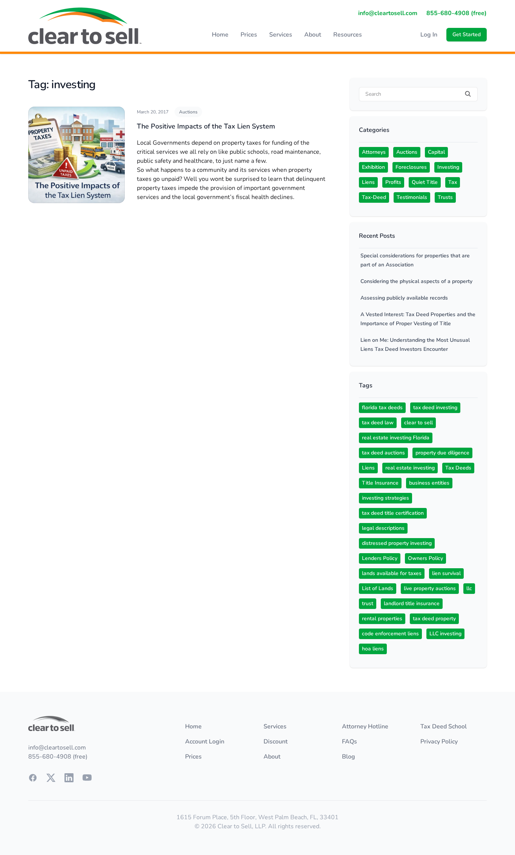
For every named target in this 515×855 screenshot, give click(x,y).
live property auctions (430, 588)
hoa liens (373, 648)
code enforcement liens (390, 633)
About (312, 35)
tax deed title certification (393, 513)
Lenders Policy (379, 558)
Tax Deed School (443, 726)
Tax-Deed (374, 197)
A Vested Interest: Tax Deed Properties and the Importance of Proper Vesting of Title (417, 319)
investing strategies (385, 498)
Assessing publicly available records (404, 297)
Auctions (188, 112)
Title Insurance (380, 482)
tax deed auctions (383, 452)
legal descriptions (383, 528)
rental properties (382, 618)
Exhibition (373, 167)
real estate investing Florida (395, 437)
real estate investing (410, 467)
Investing (448, 167)
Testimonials (412, 197)
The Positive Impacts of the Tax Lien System (206, 126)
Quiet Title (425, 182)
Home (220, 35)
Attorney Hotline (365, 726)
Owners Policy (425, 558)
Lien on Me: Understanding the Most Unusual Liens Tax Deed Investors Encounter (415, 344)
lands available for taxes (392, 573)
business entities (429, 482)
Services (280, 35)
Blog (348, 757)
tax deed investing (435, 407)
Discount (276, 741)
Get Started (466, 34)
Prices (249, 35)
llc (469, 588)
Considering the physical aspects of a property (416, 281)
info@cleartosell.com (387, 13)
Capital (436, 152)
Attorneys (374, 152)
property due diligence (442, 452)
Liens (368, 182)
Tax (452, 182)
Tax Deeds (458, 467)
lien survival (446, 573)
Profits (393, 182)
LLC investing (445, 633)
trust (367, 603)
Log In (428, 35)
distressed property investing (397, 543)
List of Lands (377, 588)
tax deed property (434, 618)
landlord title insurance (412, 603)
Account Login (204, 741)
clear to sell (418, 422)
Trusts (445, 197)
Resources (347, 35)
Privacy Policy (439, 741)
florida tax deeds (382, 407)
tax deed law (378, 422)
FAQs (349, 741)
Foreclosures (411, 167)
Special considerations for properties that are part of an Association (415, 260)
